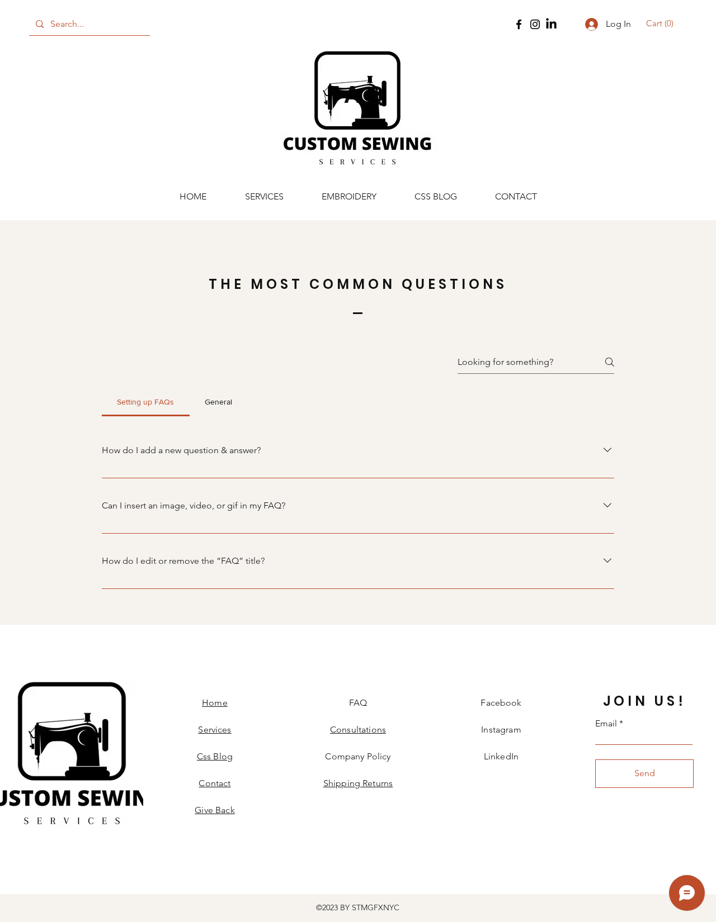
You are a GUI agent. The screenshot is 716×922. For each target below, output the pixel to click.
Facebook (501, 702)
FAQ (358, 702)
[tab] (146, 401)
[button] (661, 23)
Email (606, 723)
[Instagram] (535, 24)
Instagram (501, 729)
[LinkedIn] (551, 24)
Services (214, 729)
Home (215, 702)
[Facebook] (518, 24)
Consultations (358, 729)
